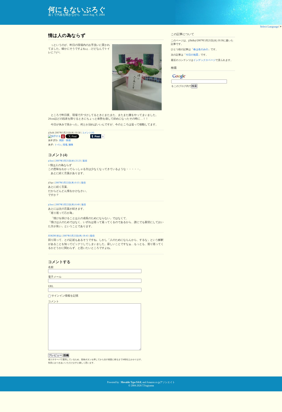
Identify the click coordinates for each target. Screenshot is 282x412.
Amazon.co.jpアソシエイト (160, 382)
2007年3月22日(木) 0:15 (67, 182)
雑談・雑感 (65, 140)
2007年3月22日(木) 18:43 (75, 235)
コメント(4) (88, 132)
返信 (85, 160)
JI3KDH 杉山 (54, 235)
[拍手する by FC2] (54, 137)
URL (50, 286)
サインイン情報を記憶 (64, 295)
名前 (50, 267)
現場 (65, 144)
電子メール (55, 276)
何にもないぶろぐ (77, 9)
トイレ (58, 144)
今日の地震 (192, 54)
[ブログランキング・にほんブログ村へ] (63, 137)
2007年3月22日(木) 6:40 (67, 204)
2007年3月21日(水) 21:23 (68, 160)
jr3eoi (51, 160)
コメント (53, 301)
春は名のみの (200, 49)
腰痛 (71, 144)
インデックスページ (204, 60)
